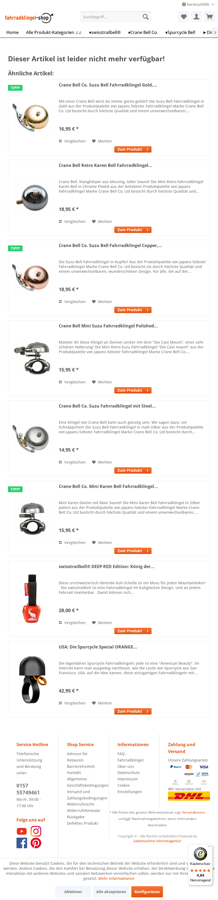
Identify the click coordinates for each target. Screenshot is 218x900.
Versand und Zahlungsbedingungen (83, 795)
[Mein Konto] (196, 16)
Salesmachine (144, 840)
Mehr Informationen (116, 878)
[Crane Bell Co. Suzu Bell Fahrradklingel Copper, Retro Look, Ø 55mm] (32, 278)
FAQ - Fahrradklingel (131, 757)
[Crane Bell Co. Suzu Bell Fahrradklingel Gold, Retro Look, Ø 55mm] (32, 117)
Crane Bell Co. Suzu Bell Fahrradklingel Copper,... (110, 245)
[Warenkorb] (209, 16)
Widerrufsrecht (80, 804)
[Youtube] (21, 835)
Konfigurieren (147, 891)
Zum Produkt (130, 149)
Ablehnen (73, 891)
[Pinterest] (36, 846)
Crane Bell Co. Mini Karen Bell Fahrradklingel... (108, 486)
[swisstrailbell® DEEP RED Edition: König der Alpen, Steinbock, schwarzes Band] (32, 599)
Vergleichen (74, 141)
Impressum (128, 778)
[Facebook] (21, 846)
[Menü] (209, 847)
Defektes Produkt (82, 823)
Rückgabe (76, 816)
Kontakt (74, 772)
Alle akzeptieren (111, 891)
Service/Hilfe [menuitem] (198, 4)
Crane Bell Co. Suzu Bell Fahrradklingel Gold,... (108, 85)
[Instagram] (36, 835)
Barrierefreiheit (81, 766)
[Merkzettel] (183, 16)
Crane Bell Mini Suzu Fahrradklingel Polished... (108, 326)
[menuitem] (116, 16)
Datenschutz (129, 772)
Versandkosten (193, 812)
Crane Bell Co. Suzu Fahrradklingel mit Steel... (107, 406)
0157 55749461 (28, 789)
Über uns (126, 766)
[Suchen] (145, 16)
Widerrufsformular (83, 810)
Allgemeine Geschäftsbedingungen (83, 782)
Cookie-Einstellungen (130, 788)
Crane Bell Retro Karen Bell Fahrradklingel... (105, 165)
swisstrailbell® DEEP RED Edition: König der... (106, 566)
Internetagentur (168, 840)
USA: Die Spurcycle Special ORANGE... (98, 647)
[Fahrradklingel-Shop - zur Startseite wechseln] (28, 18)
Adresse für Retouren (77, 757)
